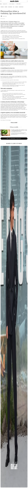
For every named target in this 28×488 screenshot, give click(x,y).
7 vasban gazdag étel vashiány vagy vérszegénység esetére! (19, 130)
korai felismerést (7, 36)
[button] (14, 316)
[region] (14, 316)
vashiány (2, 30)
